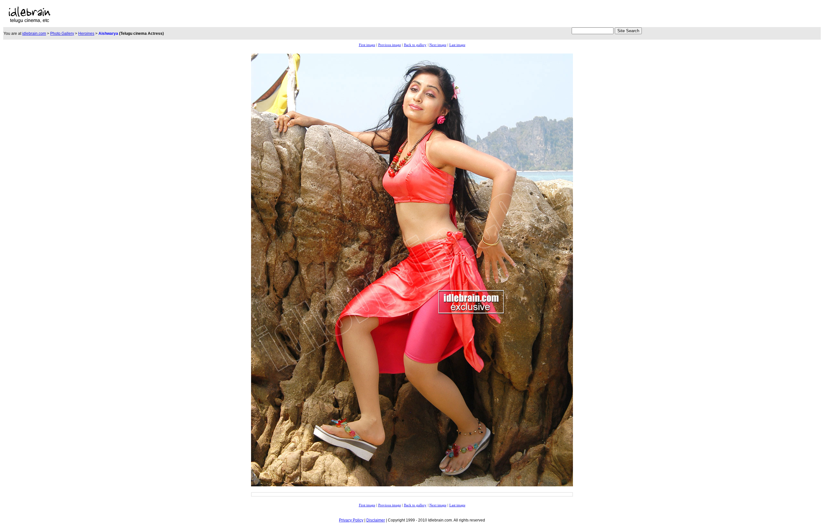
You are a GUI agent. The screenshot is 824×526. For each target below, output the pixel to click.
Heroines (86, 33)
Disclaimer (375, 520)
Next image (437, 45)
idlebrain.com (34, 33)
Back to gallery (415, 45)
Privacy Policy (351, 520)
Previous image (389, 45)
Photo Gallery (62, 33)
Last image (457, 45)
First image (367, 45)
